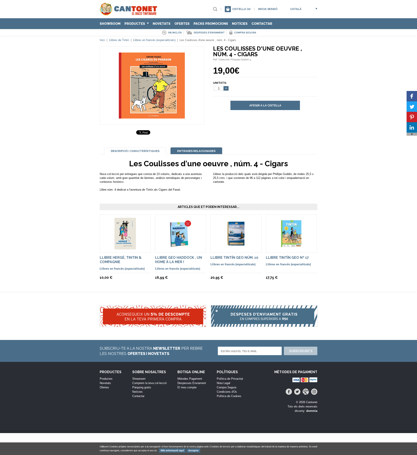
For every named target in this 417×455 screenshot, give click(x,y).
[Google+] (306, 392)
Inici (102, 40)
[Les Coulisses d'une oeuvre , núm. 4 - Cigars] (152, 116)
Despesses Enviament (191, 383)
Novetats (161, 24)
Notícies (240, 24)
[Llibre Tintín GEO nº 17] (291, 247)
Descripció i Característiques (135, 151)
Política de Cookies (229, 396)
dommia (311, 410)
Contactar (262, 24)
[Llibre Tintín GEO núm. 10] (236, 247)
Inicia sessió (268, 9)
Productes (135, 24)
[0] (228, 9)
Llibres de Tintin (119, 40)
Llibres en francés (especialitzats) (154, 40)
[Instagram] (314, 392)
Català (295, 9)
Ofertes (182, 24)
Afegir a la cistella (265, 105)
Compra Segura (226, 387)
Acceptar (193, 450)
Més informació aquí (172, 450)
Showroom (110, 24)
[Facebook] (289, 392)
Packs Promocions (211, 24)
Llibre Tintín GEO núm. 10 (234, 258)
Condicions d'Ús (227, 391)
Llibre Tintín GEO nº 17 (287, 258)
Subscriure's (300, 351)
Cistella (241, 9)
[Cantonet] (129, 13)
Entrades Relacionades (196, 151)
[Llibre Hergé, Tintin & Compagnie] (125, 247)
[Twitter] (297, 392)
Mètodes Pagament (189, 378)
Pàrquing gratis (141, 387)
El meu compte (187, 387)
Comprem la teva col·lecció (149, 383)
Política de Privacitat (230, 378)
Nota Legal (223, 383)
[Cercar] (215, 9)
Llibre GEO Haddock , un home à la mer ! (178, 260)
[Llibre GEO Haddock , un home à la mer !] (180, 247)
